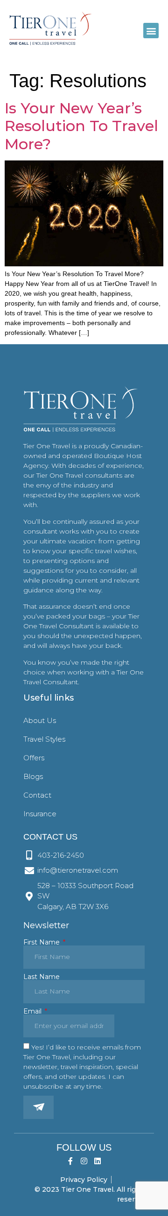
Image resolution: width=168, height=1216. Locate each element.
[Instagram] (84, 1161)
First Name (42, 942)
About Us (39, 720)
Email (33, 1011)
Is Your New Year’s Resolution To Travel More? (81, 126)
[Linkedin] (97, 1161)
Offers (33, 757)
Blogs (33, 776)
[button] (151, 30)
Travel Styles (44, 739)
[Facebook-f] (70, 1161)
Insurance (39, 813)
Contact (37, 795)
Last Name (41, 976)
